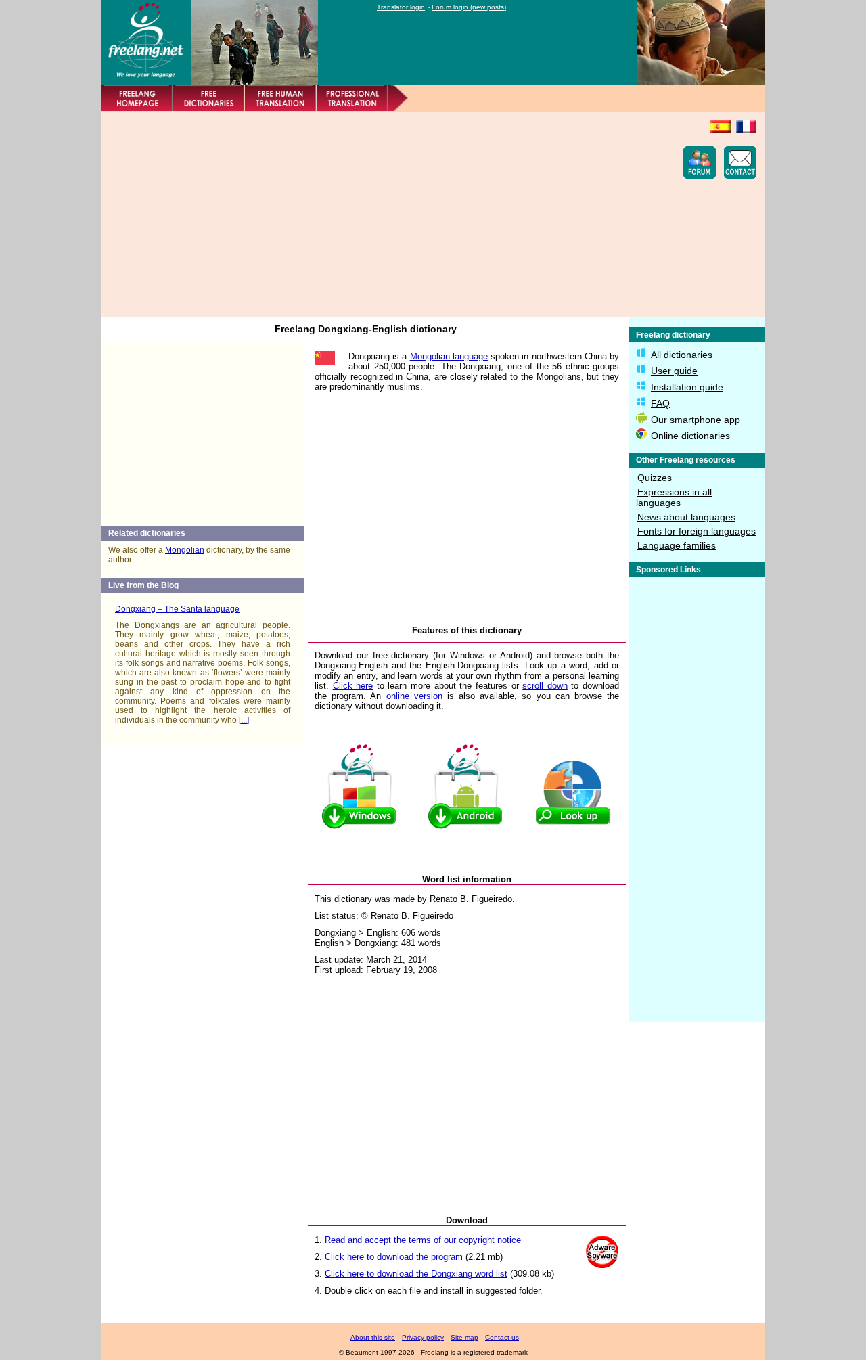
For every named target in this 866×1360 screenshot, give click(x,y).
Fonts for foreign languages (696, 531)
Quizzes (654, 477)
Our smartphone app (695, 419)
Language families (676, 545)
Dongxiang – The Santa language (177, 609)
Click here (353, 686)
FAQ (660, 403)
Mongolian (184, 550)
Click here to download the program (394, 1257)
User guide (674, 370)
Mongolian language (449, 356)
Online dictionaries (690, 435)
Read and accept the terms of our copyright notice (423, 1240)
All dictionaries (681, 354)
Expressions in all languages (674, 497)
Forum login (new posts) (469, 7)
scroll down (545, 686)
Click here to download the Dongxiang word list (416, 1274)
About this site (372, 1337)
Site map (464, 1337)
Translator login (401, 7)
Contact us (502, 1337)
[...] (244, 720)
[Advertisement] (356, 214)
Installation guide (687, 387)
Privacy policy (423, 1337)
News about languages (686, 517)
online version (414, 696)
